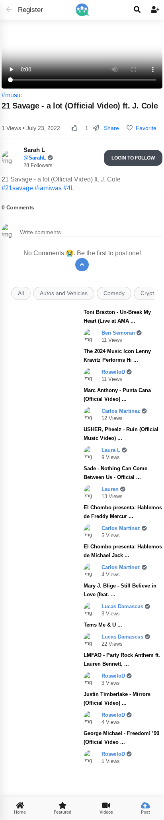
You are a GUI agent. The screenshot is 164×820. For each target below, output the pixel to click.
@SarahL (35, 158)
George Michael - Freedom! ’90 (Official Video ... (121, 737)
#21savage (17, 188)
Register (27, 10)
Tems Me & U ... (103, 625)
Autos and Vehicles (64, 293)
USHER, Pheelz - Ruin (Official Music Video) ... (121, 433)
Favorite (144, 128)
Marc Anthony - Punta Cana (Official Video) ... (117, 394)
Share (110, 128)
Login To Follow (133, 158)
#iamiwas (48, 188)
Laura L (112, 450)
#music (12, 95)
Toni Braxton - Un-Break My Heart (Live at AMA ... (117, 316)
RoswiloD (114, 372)
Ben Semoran (119, 333)
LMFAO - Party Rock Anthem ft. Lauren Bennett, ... (122, 659)
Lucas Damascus (123, 606)
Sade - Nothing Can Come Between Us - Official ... (115, 472)
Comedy (114, 293)
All (21, 293)
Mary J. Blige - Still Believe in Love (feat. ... (120, 590)
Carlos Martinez (122, 411)
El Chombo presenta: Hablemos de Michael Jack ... (123, 551)
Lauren (111, 489)
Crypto (149, 293)
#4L (68, 188)
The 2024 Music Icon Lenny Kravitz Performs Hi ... (117, 355)
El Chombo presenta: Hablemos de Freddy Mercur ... (123, 512)
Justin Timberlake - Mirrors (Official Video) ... (117, 698)
